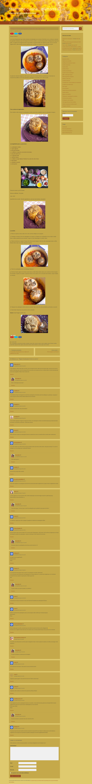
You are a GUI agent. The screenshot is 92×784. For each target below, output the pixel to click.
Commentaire (13, 745)
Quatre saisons (66, 92)
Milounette (16, 364)
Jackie (15, 516)
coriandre (27, 343)
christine (16, 390)
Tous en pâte (65, 45)
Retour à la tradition (67, 94)
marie (15, 662)
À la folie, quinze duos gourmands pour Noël (71, 41)
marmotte (17, 378)
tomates (47, 344)
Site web (12, 769)
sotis (15, 596)
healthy (55, 343)
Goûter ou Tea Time (67, 78)
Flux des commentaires (67, 130)
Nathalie (16, 726)
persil (25, 344)
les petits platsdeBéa (18, 479)
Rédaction (32, 22)
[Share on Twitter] (16, 33)
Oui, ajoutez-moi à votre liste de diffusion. (20, 772)
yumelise (16, 416)
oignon (22, 344)
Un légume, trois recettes (68, 100)
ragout (42, 344)
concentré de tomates (21, 343)
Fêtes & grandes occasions (68, 76)
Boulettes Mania (66, 59)
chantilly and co (17, 698)
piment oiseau (28, 344)
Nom (11, 763)
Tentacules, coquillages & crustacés (70, 96)
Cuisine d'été (14, 341)
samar (15, 491)
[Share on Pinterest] (12, 33)
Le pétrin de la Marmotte (68, 84)
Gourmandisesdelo (18, 623)
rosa (15, 608)
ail (12, 343)
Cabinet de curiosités (67, 60)
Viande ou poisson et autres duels (70, 104)
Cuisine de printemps (67, 70)
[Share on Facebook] (20, 33)
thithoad (16, 553)
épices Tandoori (50, 343)
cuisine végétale (44, 343)
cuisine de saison (38, 343)
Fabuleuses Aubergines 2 (68, 38)
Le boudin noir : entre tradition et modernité (72, 82)
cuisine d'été (32, 343)
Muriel (15, 430)
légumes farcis (17, 344)
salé (45, 344)
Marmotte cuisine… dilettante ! (33, 9)
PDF (63, 40)
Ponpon (15, 568)
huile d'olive (12, 344)
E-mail (12, 766)
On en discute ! (66, 88)
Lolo (15, 674)
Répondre (12, 374)
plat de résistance (35, 344)
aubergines (15, 343)
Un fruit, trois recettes (67, 98)
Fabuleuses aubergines (67, 49)
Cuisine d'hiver (66, 68)
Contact (26, 22)
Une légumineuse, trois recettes (69, 102)
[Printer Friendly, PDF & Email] (13, 335)
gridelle (15, 467)
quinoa (39, 344)
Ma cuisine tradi (18, 22)
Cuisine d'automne (66, 64)
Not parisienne (17, 442)
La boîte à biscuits (66, 80)
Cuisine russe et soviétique (68, 72)
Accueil (10, 22)
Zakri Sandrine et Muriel (19, 637)
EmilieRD (16, 404)
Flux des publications (67, 128)
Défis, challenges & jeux (67, 74)
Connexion (65, 126)
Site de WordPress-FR (67, 132)
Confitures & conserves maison (69, 62)
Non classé (65, 86)
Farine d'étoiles (17, 528)
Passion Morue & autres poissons (69, 90)
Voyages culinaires (66, 106)
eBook (77, 38)
